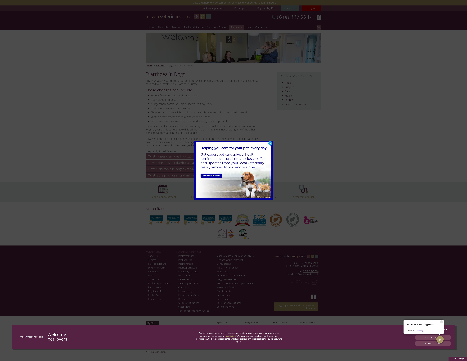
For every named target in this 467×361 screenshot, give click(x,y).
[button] (440, 339)
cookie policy (231, 336)
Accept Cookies (434, 337)
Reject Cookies (434, 343)
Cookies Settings (458, 359)
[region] (233, 337)
